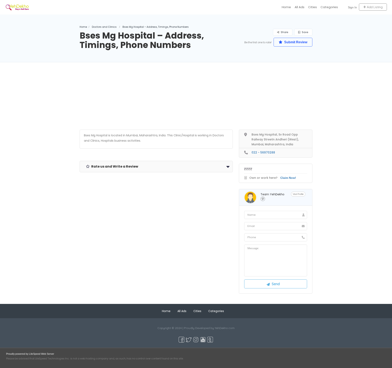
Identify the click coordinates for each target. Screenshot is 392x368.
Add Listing (374, 7)
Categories (329, 7)
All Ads (299, 7)
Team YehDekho (272, 194)
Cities (312, 7)
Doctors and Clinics (104, 27)
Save (304, 32)
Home (286, 7)
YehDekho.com (225, 328)
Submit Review (295, 42)
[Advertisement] (196, 101)
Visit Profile (298, 194)
